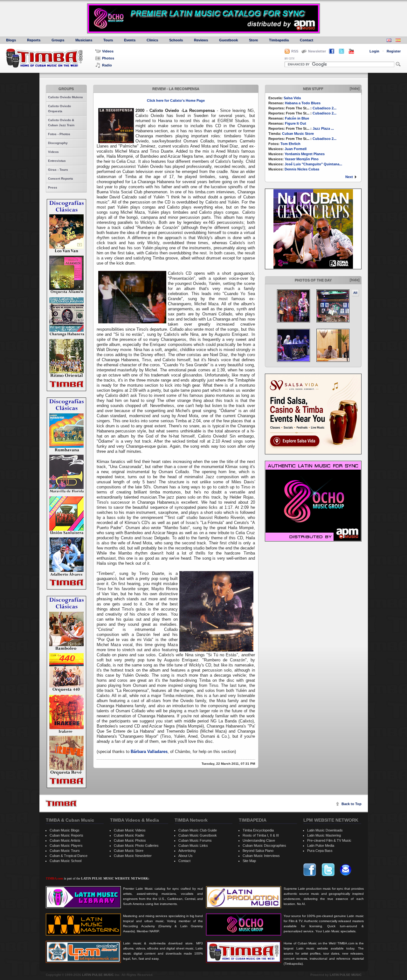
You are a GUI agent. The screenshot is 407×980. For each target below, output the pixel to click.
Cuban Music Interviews (261, 856)
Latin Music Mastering (324, 835)
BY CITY (290, 58)
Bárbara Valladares (149, 751)
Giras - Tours (58, 169)
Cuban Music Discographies (264, 845)
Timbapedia (279, 40)
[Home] (61, 803)
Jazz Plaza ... (323, 128)
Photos (108, 58)
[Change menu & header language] (388, 41)
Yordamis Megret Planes (305, 154)
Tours (108, 40)
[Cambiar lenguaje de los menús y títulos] (398, 41)
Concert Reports (60, 178)
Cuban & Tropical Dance (68, 856)
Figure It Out (295, 123)
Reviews (201, 40)
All (355, 292)
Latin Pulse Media (320, 845)
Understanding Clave (259, 840)
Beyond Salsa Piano (258, 850)
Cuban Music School (65, 861)
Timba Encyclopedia (258, 830)
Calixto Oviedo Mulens (65, 97)
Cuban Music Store (298, 133)
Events (129, 40)
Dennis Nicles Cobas (302, 169)
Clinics (152, 40)
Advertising (187, 850)
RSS (294, 51)
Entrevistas (57, 160)
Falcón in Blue (297, 118)
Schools (176, 40)
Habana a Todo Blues (303, 103)
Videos (108, 51)
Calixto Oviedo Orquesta (59, 108)
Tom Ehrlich (290, 144)
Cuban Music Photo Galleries (136, 845)
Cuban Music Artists (65, 840)
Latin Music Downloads (325, 830)
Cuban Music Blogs (64, 830)
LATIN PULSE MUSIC (98, 975)
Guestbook (228, 40)
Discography (58, 143)
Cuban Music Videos (130, 830)
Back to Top (351, 804)
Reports (33, 40)
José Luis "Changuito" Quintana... (313, 164)
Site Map (249, 861)
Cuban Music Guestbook (197, 835)
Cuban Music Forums (195, 840)
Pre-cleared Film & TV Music (329, 840)
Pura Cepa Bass (320, 850)
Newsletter (317, 51)
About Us (185, 856)
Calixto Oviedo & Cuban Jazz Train (61, 122)
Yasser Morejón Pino (302, 159)
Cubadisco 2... (324, 108)
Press (52, 187)
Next (349, 177)
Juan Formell (296, 149)
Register (394, 51)
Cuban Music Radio (129, 835)
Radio (107, 65)
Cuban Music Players (66, 845)
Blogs (11, 40)
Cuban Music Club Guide (197, 830)
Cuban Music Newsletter (133, 856)
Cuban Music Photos (130, 840)
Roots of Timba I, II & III (261, 835)
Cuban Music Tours (65, 850)
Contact (306, 40)
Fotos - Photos (59, 134)
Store (253, 40)
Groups (58, 40)
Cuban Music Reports (66, 835)
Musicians (83, 40)
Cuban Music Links (193, 845)
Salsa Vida (292, 98)
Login (374, 51)
